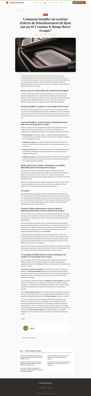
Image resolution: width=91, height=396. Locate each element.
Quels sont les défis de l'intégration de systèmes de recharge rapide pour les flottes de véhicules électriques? (31, 369)
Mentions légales (43, 387)
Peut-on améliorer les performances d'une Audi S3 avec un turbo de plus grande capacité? (58, 357)
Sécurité (56, 2)
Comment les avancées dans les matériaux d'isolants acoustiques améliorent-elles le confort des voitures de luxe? (30, 363)
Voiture (61, 2)
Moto (40, 2)
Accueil (35, 2)
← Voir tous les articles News (28, 337)
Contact (50, 387)
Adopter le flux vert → (79, 2)
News (44, 2)
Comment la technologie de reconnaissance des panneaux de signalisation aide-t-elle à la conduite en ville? (31, 357)
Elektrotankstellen (17, 2)
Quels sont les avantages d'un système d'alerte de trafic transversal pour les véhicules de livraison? (58, 363)
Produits (50, 2)
